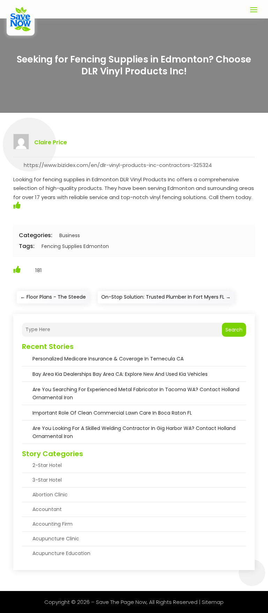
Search (234, 329)
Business (69, 235)
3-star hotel (47, 479)
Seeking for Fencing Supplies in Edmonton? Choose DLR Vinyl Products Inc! (134, 65)
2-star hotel (47, 465)
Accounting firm (52, 523)
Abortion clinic (50, 494)
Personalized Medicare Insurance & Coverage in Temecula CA (108, 358)
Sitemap (213, 602)
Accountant (47, 509)
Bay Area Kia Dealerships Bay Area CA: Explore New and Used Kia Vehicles (120, 374)
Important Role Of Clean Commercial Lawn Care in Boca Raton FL (112, 412)
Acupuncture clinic (55, 538)
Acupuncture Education (61, 553)
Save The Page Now (121, 602)
